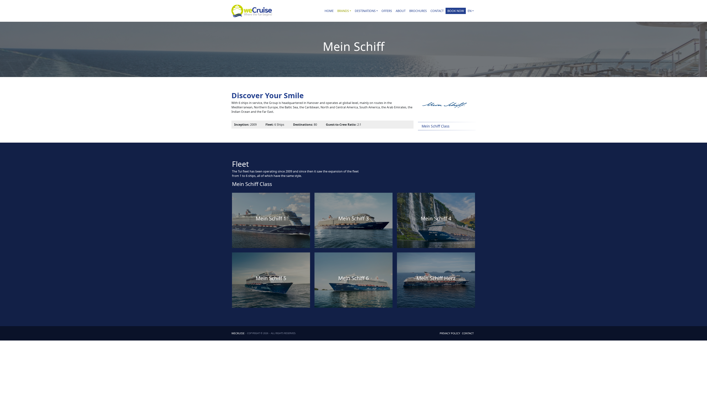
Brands (343, 11)
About (401, 11)
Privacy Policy (450, 333)
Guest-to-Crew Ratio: (341, 125)
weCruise (238, 333)
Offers (386, 11)
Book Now (455, 11)
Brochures (418, 11)
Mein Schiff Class (252, 183)
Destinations (365, 11)
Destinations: (303, 125)
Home (329, 11)
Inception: (241, 125)
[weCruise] (251, 11)
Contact (437, 11)
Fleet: (269, 125)
